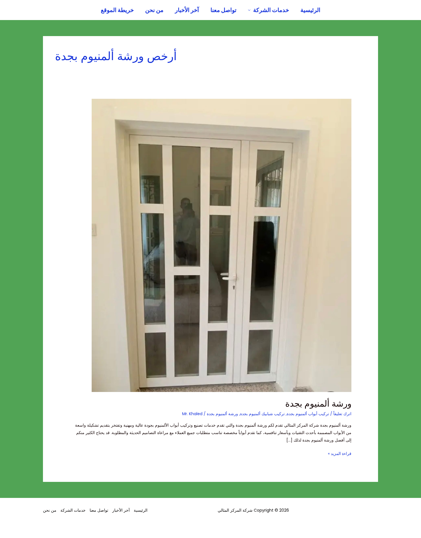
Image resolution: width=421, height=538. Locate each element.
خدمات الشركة (271, 10)
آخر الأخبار (187, 10)
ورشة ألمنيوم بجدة (318, 403)
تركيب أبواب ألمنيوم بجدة (308, 414)
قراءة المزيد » (339, 453)
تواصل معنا (223, 10)
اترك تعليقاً (342, 414)
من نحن (154, 10)
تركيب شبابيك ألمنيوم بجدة (262, 414)
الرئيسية (310, 10)
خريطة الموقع (117, 10)
